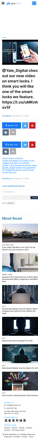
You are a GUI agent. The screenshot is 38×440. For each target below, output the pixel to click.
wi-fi (4, 170)
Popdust (7, 428)
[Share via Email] (6, 132)
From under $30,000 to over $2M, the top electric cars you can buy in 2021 (18, 248)
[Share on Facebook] (11, 125)
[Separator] (13, 132)
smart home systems (12, 158)
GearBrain (6, 116)
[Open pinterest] (13, 420)
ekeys (28, 165)
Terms (31, 437)
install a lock (8, 165)
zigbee (5, 163)
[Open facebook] (10, 420)
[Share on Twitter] (25, 125)
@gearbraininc (14, 170)
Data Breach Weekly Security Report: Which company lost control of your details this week (20, 311)
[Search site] (34, 3)
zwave (19, 168)
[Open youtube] (17, 420)
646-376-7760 (11, 408)
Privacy (24, 437)
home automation (11, 161)
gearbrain (31, 168)
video (34, 165)
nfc (24, 168)
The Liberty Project (18, 430)
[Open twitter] (6, 420)
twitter (26, 163)
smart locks (29, 161)
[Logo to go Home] (14, 4)
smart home (28, 170)
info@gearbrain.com (14, 405)
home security (9, 172)
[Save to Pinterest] (32, 125)
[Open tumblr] (21, 420)
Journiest (29, 428)
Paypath (7, 430)
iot (21, 161)
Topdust (14, 428)
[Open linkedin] (24, 420)
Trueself (22, 428)
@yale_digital (8, 168)
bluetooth (20, 165)
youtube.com (16, 163)
